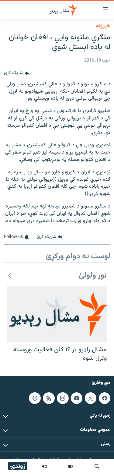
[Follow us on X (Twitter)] (90, 398)
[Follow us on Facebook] (104, 398)
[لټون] (97, 466)
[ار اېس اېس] (48, 398)
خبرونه (103, 26)
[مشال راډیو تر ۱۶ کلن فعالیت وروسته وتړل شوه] (57, 314)
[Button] (16, 73)
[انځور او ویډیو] (71, 466)
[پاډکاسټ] (34, 398)
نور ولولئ (93, 276)
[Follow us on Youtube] (76, 398)
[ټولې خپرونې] (44, 466)
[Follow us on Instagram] (62, 398)
